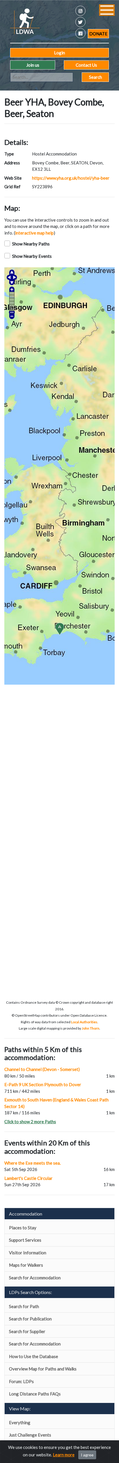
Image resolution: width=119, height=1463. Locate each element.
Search (95, 77)
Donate (98, 33)
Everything (19, 1422)
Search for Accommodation (35, 1277)
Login (59, 52)
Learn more (64, 1454)
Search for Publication (30, 1318)
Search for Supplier (27, 1331)
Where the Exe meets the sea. (32, 1163)
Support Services (25, 1240)
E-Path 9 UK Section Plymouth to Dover (42, 1084)
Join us (32, 65)
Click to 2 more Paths (30, 1121)
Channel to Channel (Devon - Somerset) (42, 1069)
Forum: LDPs (21, 1381)
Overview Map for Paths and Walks (43, 1368)
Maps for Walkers (26, 1265)
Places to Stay (22, 1227)
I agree (87, 1454)
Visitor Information (27, 1252)
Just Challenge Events (30, 1434)
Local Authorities (84, 1022)
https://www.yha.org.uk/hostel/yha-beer (70, 178)
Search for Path (24, 1306)
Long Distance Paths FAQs (35, 1393)
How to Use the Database (33, 1356)
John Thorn (90, 1028)
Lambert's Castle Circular (28, 1178)
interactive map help (34, 232)
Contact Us (86, 65)
